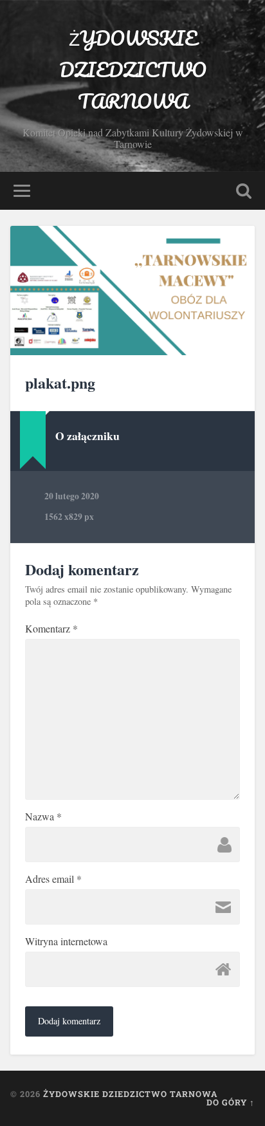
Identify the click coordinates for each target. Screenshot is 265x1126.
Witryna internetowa (66, 941)
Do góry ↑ (230, 1102)
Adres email (53, 879)
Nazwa (43, 816)
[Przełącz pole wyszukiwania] (243, 191)
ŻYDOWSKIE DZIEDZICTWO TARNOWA (132, 70)
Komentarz (51, 628)
